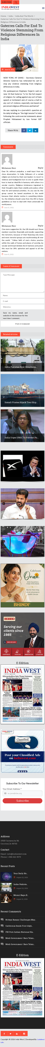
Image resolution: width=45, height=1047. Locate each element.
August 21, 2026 (22, 899)
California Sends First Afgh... (19, 926)
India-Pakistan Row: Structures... (21, 367)
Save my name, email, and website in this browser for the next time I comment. (15, 315)
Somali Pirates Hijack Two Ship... (21, 402)
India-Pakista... (21, 884)
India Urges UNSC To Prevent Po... (21, 437)
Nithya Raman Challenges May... (21, 919)
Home (3, 16)
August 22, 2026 (22, 877)
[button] (22, 466)
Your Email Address (12, 789)
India (10, 16)
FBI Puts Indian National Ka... (20, 932)
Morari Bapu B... (21, 895)
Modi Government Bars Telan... (20, 938)
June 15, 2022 (9, 70)
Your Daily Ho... (21, 873)
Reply (40, 168)
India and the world (24, 16)
